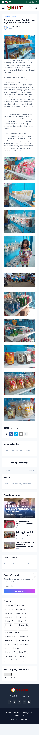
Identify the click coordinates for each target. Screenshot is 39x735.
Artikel (9, 606)
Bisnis (9, 609)
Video (19, 660)
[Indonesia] (3, 2)
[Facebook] (27, 2)
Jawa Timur (10, 629)
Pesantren (10, 644)
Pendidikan (24, 640)
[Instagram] (30, 2)
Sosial (22, 652)
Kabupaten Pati (13, 633)
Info (8, 625)
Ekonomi (10, 617)
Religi (18, 648)
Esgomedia (24, 719)
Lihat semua (29, 444)
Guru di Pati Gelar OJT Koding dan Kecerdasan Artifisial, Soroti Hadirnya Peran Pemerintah (25, 545)
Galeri (18, 428)
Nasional (23, 637)
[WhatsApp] (33, 2)
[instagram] (24, 702)
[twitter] (14, 702)
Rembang (10, 652)
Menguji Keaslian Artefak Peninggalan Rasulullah (24, 523)
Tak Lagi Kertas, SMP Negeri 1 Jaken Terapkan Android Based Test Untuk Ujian (24, 534)
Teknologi (10, 656)
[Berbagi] (33, 28)
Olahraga (9, 640)
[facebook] (9, 702)
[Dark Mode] (30, 8)
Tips (21, 656)
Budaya (20, 609)
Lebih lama (32, 471)
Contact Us (19, 715)
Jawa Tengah (21, 625)
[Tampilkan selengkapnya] (26, 434)
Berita (14, 16)
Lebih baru (7, 471)
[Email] (21, 434)
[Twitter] (16, 434)
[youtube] (19, 702)
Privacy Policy (27, 713)
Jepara (23, 629)
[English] (6, 2)
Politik (24, 644)
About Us (16, 713)
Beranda (7, 16)
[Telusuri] (35, 8)
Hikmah (22, 621)
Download (21, 613)
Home (8, 713)
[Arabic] (10, 2)
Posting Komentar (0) (19, 463)
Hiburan (9, 621)
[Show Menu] (3, 8)
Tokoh (8, 660)
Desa (9, 613)
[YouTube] (36, 2)
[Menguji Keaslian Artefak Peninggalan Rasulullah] (9, 524)
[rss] (29, 702)
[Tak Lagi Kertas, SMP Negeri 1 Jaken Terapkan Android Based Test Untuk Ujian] (9, 534)
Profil (8, 648)
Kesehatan (10, 637)
